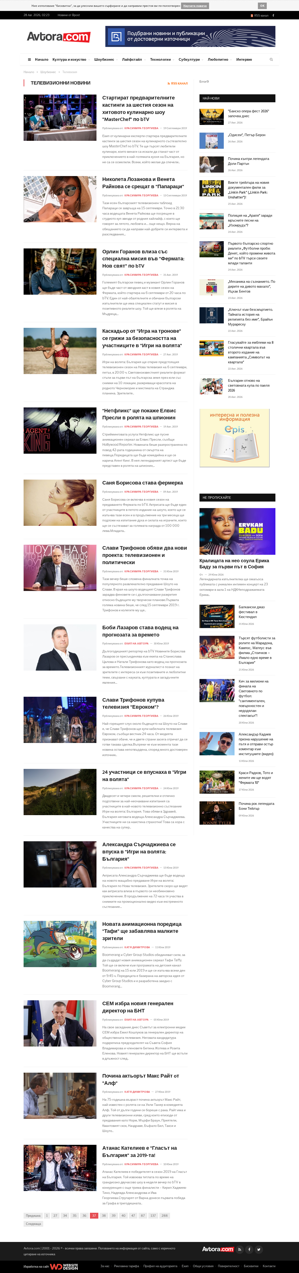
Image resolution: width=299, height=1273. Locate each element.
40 (123, 1215)
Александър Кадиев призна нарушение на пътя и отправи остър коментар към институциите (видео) (256, 744)
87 (143, 1215)
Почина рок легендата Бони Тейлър (256, 806)
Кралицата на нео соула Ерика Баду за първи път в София (234, 564)
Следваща (33, 1224)
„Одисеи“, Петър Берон (246, 135)
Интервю (244, 59)
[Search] (271, 59)
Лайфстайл (132, 59)
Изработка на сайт (37, 1266)
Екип (185, 1266)
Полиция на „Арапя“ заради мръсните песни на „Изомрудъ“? (250, 220)
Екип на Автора (137, 643)
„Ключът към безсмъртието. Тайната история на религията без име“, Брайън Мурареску (250, 317)
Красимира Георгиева (141, 128)
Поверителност (228, 1266)
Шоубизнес (104, 59)
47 (133, 1215)
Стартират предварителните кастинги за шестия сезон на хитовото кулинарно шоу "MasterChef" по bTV (138, 109)
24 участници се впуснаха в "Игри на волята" (144, 776)
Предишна (33, 1215)
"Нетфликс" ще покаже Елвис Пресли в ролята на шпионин (139, 415)
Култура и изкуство (69, 59)
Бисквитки (251, 1266)
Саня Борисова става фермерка (142, 483)
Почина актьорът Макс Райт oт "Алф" (140, 1080)
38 (104, 1215)
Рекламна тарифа (126, 1266)
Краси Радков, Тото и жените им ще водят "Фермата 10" (256, 778)
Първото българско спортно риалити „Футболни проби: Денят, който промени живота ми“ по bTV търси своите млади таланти (251, 253)
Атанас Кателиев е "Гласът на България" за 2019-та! (139, 1152)
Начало (41, 59)
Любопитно (218, 59)
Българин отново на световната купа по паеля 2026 (249, 385)
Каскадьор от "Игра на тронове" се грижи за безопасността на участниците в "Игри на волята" (142, 339)
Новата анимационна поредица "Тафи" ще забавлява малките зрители (142, 932)
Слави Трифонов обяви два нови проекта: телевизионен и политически (144, 555)
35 (75, 1215)
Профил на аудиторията (160, 1266)
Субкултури (189, 59)
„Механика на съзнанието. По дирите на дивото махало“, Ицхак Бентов (251, 286)
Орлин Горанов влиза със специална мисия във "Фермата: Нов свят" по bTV (143, 259)
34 (65, 1215)
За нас (105, 1266)
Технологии (160, 59)
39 (114, 1215)
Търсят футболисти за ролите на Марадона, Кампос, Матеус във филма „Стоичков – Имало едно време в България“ (257, 650)
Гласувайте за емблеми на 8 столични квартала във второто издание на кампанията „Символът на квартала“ (251, 352)
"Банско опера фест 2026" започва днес (248, 114)
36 (84, 1215)
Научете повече (195, 6)
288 (165, 1215)
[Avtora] (59, 36)
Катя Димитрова (137, 947)
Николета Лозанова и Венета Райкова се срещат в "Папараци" (143, 183)
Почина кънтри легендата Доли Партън (248, 161)
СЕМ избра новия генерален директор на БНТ (137, 1008)
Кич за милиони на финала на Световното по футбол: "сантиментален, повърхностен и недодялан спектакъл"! (253, 698)
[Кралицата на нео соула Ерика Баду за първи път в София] (237, 531)
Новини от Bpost (69, 15)
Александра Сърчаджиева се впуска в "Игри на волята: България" (139, 852)
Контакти (269, 1266)
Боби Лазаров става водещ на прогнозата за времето (140, 632)
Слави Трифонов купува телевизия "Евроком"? (133, 704)
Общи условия (203, 1266)
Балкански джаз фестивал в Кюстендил (252, 612)
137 (153, 1215)
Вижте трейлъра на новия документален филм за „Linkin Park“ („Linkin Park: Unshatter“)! (248, 190)
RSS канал (260, 15)
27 (55, 1215)
